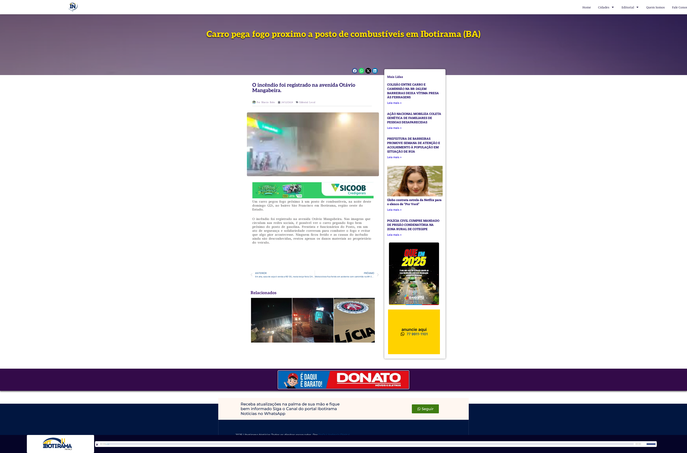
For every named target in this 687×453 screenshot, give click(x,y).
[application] (376, 444)
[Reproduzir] (97, 444)
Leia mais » (394, 103)
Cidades (603, 7)
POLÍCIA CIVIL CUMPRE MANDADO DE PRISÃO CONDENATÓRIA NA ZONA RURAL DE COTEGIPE (413, 225)
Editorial (628, 7)
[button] (355, 71)
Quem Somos (655, 7)
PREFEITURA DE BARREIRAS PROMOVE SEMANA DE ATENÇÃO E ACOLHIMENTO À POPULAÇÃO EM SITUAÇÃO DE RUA (413, 145)
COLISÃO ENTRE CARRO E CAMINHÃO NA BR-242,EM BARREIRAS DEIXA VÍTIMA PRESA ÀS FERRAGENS (413, 90)
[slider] (651, 444)
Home (586, 7)
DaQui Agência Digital (334, 435)
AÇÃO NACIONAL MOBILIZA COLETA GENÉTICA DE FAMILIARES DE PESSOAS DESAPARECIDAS (414, 118)
